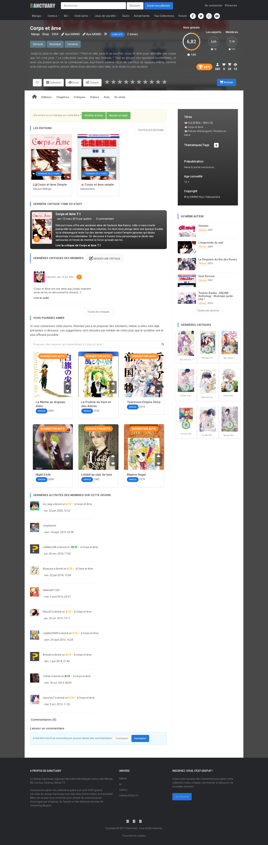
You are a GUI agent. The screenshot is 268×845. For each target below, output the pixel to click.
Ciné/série (81, 16)
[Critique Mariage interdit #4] (208, 342)
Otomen (203, 226)
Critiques (79, 97)
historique (55, 44)
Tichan (47, 676)
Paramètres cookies (134, 835)
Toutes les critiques (98, 311)
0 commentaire (105, 218)
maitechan (50, 277)
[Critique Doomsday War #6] (230, 380)
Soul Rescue (206, 276)
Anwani (47, 654)
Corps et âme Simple (52, 184)
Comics (52, 16)
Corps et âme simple (99, 184)
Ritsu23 (47, 611)
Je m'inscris (182, 796)
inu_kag (47, 504)
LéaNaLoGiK (50, 547)
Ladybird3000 (51, 633)
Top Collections (164, 16)
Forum (182, 16)
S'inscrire (231, 5)
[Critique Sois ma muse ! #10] (186, 343)
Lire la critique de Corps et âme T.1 (78, 245)
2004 (55, 34)
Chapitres (62, 97)
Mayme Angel (136, 474)
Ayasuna (48, 568)
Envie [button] (75, 82)
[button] (37, 82)
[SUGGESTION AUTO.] (53, 382)
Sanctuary (132, 828)
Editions (46, 97)
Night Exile (43, 474)
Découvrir (135, 5)
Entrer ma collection (158, 5)
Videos (94, 97)
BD (66, 16)
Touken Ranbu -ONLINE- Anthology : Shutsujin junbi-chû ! (216, 296)
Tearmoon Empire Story (143, 402)
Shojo (45, 34)
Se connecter (213, 5)
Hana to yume (192, 167)
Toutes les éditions (151, 130)
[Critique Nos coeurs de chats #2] (230, 342)
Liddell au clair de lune (96, 474)
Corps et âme (84, 504)
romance (72, 44)
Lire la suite (41, 298)
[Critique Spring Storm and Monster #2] (230, 419)
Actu (107, 97)
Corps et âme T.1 (68, 214)
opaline (87, 218)
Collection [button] (55, 82)
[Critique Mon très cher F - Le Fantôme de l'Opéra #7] (208, 381)
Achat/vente (142, 16)
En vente (119, 97)
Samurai (38, 44)
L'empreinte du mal (210, 242)
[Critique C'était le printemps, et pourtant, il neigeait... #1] (186, 380)
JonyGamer (49, 525)
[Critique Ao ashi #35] (186, 418)
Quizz (125, 16)
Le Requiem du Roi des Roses (217, 259)
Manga (36, 16)
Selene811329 (51, 590)
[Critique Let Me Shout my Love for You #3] (208, 419)
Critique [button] (94, 82)
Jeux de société (105, 16)
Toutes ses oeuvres (208, 310)
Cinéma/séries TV (128, 795)
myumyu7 (49, 697)
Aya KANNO (72, 34)
